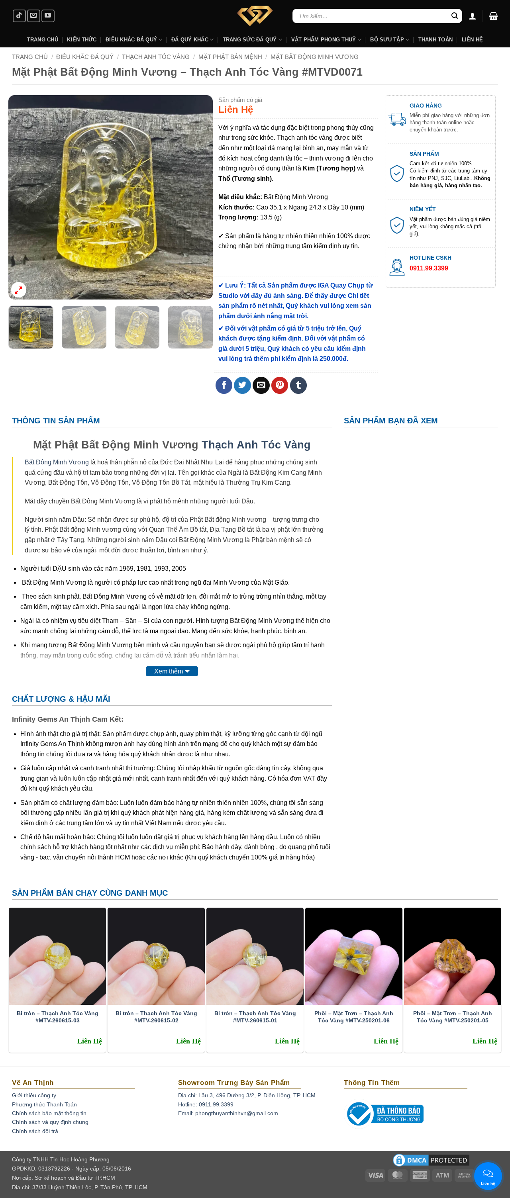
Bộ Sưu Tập (387, 40)
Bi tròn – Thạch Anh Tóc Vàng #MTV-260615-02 (156, 1017)
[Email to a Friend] (261, 385)
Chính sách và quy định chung (50, 1122)
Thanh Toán (435, 40)
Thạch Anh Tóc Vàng (156, 56)
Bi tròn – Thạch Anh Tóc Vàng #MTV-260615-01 (255, 1017)
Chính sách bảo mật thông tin (49, 1113)
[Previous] (22, 197)
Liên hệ (472, 40)
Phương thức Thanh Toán (44, 1104)
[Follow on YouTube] (48, 16)
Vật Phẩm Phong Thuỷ (323, 40)
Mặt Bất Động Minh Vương (315, 56)
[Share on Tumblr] (298, 385)
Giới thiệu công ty (34, 1095)
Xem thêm (168, 671)
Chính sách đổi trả (35, 1131)
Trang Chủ (42, 40)
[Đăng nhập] (473, 16)
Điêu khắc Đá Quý (131, 40)
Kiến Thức (81, 40)
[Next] (199, 197)
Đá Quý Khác (189, 40)
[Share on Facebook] (224, 385)
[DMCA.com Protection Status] (431, 1162)
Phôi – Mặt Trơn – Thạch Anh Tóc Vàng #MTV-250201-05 (452, 1017)
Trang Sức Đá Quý (250, 40)
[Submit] (454, 16)
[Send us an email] (33, 16)
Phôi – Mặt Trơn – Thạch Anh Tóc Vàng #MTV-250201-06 (353, 1017)
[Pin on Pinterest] (279, 385)
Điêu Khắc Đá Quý (85, 56)
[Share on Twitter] (242, 385)
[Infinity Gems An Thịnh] (255, 16)
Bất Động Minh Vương (57, 462)
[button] (493, 16)
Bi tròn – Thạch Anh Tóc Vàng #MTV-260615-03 (57, 1017)
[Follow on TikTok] (19, 16)
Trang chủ (30, 56)
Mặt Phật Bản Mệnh (230, 56)
